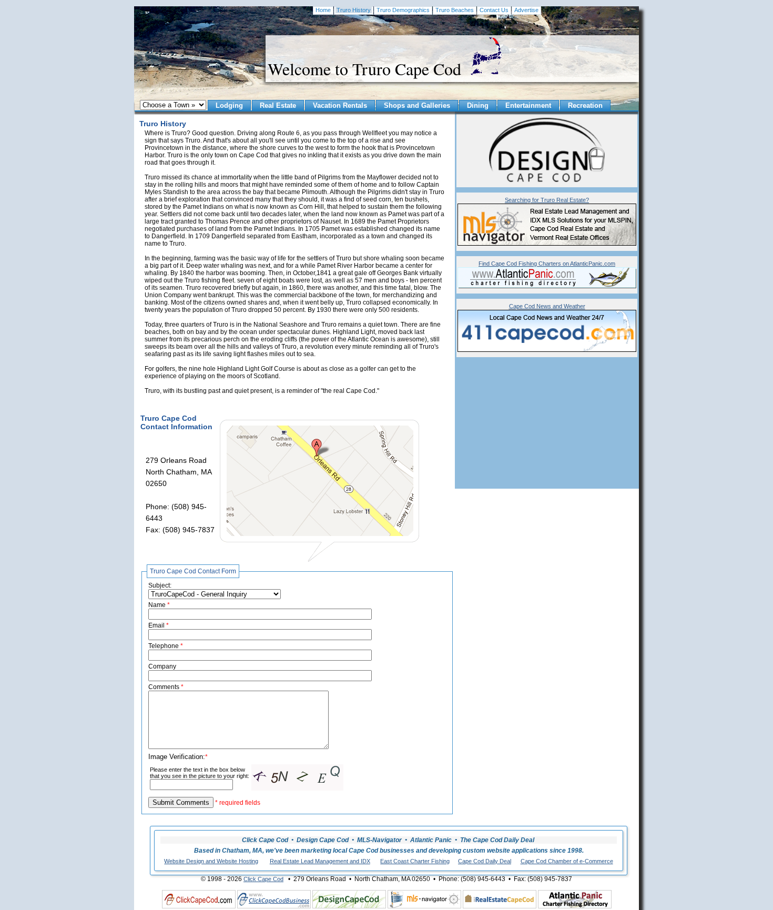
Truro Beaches (454, 10)
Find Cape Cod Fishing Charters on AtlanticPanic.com (547, 263)
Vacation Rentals (340, 105)
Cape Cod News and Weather (547, 306)
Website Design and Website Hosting (211, 861)
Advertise (526, 10)
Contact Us (494, 10)
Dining (478, 105)
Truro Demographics (403, 10)
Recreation (585, 105)
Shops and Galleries (417, 105)
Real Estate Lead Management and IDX (320, 861)
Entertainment (528, 105)
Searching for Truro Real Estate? (547, 200)
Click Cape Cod (263, 879)
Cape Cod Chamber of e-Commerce (567, 861)
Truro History (354, 10)
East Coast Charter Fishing (415, 861)
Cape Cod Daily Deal (484, 861)
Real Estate (278, 105)
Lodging (229, 105)
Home (323, 10)
